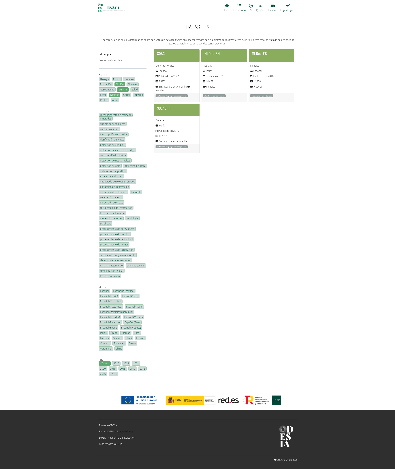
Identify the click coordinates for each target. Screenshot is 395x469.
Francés (104, 338)
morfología (132, 218)
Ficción (120, 84)
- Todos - (104, 363)
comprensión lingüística (113, 155)
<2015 (113, 374)
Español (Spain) (108, 327)
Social (126, 94)
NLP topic (104, 111)
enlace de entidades (111, 176)
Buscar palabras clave (110, 60)
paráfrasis (105, 223)
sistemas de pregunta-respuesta (117, 255)
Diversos (129, 79)
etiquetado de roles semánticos (117, 181)
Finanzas (132, 84)
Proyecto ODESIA (108, 425)
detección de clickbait (112, 145)
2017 (132, 368)
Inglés (103, 333)
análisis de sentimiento (112, 124)
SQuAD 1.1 (163, 108)
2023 (116, 363)
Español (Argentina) (123, 291)
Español (104, 291)
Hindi (129, 338)
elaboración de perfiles (112, 171)
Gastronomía (107, 89)
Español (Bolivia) (109, 296)
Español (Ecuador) (110, 317)
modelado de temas (111, 218)
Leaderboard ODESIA (111, 444)
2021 (136, 363)
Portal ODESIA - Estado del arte (116, 431)
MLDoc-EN (212, 53)
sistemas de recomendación (115, 260)
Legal (103, 94)
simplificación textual (111, 270)
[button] (273, 8)
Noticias (114, 94)
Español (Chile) (130, 296)
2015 (103, 374)
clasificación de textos (112, 139)
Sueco (132, 343)
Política (104, 100)
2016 (142, 368)
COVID (116, 79)
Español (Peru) (132, 322)
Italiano (140, 338)
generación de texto (111, 197)
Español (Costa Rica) (111, 306)
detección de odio (110, 166)
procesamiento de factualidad (116, 239)
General (122, 89)
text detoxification (110, 276)
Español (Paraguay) (110, 322)
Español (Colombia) (110, 301)
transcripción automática (113, 134)
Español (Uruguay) (131, 327)
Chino (119, 348)
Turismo (138, 94)
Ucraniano (105, 348)
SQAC (161, 53)
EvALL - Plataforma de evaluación (117, 437)
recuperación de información (116, 207)
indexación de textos (111, 202)
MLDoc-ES (259, 53)
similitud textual (135, 265)
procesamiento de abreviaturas (117, 228)
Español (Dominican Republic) (116, 312)
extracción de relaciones (113, 192)
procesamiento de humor (114, 244)
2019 (113, 368)
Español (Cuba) (134, 306)
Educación (106, 84)
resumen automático (111, 265)
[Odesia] (112, 7)
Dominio (103, 75)
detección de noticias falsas (115, 160)
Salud (135, 89)
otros (115, 100)
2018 (122, 368)
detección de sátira (135, 166)
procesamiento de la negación (116, 249)
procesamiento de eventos (114, 234)
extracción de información (114, 186)
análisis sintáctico (109, 129)
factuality (136, 192)
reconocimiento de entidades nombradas (116, 116)
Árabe (114, 333)
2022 (126, 363)
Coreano (104, 343)
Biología (104, 79)
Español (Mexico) (133, 317)
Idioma (102, 287)
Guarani (117, 338)
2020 (103, 368)
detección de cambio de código (117, 150)
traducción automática (112, 213)
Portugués (119, 343)
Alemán (126, 333)
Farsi (136, 333)
